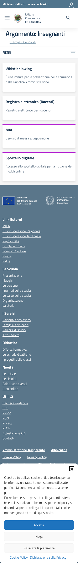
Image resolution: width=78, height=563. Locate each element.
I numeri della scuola (16, 290)
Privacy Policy (37, 457)
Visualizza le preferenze (39, 548)
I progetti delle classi (16, 359)
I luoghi (7, 280)
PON (5, 418)
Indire (6, 261)
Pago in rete (10, 241)
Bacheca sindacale (15, 403)
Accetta (39, 525)
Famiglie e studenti (15, 324)
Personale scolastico (16, 319)
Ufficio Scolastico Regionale (21, 231)
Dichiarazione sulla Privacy (48, 557)
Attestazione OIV (14, 433)
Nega (39, 536)
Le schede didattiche (16, 354)
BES (5, 408)
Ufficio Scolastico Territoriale (21, 236)
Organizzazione (13, 300)
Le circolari (9, 378)
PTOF (6, 428)
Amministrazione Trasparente (23, 449)
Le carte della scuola (16, 295)
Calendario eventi (14, 383)
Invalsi (6, 256)
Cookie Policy (19, 557)
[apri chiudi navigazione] (7, 18)
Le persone (10, 285)
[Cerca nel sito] (68, 18)
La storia (8, 305)
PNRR (6, 413)
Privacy (7, 423)
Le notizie (9, 373)
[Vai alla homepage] (18, 18)
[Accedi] (72, 4)
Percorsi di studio (14, 329)
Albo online (10, 388)
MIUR (6, 226)
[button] (72, 469)
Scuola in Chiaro (13, 246)
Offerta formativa (14, 349)
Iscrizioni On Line (14, 251)
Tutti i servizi (10, 334)
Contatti (8, 438)
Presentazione (12, 275)
